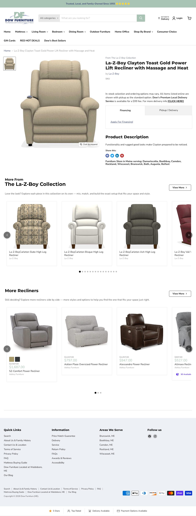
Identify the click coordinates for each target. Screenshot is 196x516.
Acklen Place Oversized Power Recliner (86, 364)
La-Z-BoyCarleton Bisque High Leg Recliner (83, 253)
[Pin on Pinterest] (122, 155)
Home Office (122, 31)
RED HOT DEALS (30, 40)
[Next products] (189, 235)
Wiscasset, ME (107, 453)
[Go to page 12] (108, 271)
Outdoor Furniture (100, 31)
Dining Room (76, 31)
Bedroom (57, 31)
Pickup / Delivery (168, 110)
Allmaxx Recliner (184, 364)
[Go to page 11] (106, 271)
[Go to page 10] (103, 271)
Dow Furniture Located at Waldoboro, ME (46, 492)
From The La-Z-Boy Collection (121, 58)
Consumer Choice (167, 31)
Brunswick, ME (107, 435)
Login (180, 18)
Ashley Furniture (16, 374)
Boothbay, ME (107, 440)
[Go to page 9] (100, 271)
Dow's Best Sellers (55, 40)
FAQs (54, 453)
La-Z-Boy (114, 73)
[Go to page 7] (95, 271)
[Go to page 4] (87, 271)
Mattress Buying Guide (15, 462)
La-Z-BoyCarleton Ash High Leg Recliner (137, 253)
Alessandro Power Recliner (134, 364)
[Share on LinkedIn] (117, 155)
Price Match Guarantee (63, 435)
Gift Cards (9, 40)
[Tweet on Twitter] (112, 155)
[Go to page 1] (80, 272)
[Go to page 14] (113, 271)
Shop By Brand (142, 31)
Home (7, 31)
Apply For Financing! (122, 122)
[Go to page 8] (98, 271)
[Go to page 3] (85, 271)
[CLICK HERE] (176, 101)
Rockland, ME (107, 449)
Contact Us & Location (15, 444)
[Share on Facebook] (107, 155)
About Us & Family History (17, 440)
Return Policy (58, 449)
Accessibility (58, 462)
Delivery (56, 440)
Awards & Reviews (61, 458)
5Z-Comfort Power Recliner (24, 371)
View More (178, 187)
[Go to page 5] (90, 271)
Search (7, 435)
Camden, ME (106, 444)
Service (55, 444)
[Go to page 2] (82, 271)
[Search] (141, 18)
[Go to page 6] (93, 271)
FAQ (6, 458)
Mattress (20, 31)
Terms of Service (12, 449)
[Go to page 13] (111, 271)
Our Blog (8, 475)
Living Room (39, 31)
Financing (125, 110)
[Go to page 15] (116, 271)
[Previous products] (7, 235)
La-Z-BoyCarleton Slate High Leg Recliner (27, 253)
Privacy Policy (11, 453)
